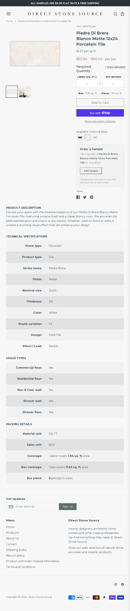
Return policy (15, 555)
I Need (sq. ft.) (86, 77)
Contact (11, 544)
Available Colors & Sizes (91, 131)
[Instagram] (115, 584)
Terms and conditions (20, 567)
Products (12, 532)
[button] (80, 137)
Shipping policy (16, 549)
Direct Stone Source (40, 597)
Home (10, 527)
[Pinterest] (122, 584)
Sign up (67, 506)
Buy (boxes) (113, 77)
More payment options (100, 121)
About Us (12, 538)
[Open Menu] (14, 13)
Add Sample (91, 170)
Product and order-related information (32, 561)
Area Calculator (114, 66)
